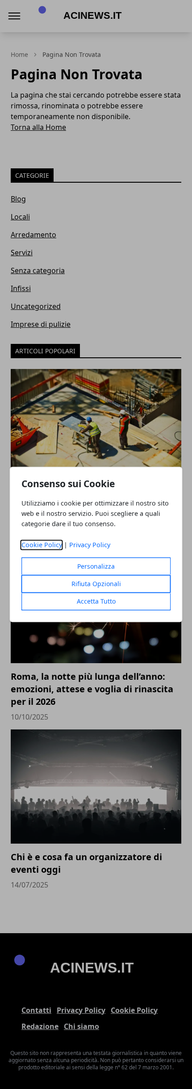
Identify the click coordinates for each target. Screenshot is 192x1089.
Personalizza (96, 566)
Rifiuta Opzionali (96, 584)
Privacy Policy (89, 545)
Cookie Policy (41, 545)
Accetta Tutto (96, 601)
